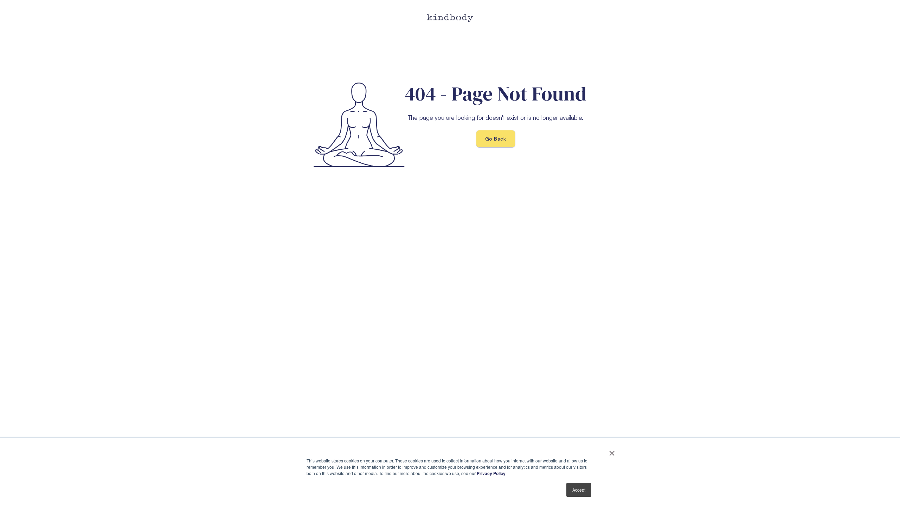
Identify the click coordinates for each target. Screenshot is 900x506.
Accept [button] (578, 490)
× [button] (612, 451)
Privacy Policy (491, 473)
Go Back (495, 139)
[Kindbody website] (450, 18)
